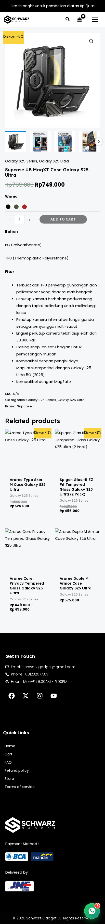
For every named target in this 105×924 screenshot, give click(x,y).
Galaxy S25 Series (21, 161)
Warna (11, 196)
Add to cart (63, 219)
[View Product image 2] (40, 141)
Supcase (24, 406)
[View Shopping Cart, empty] (79, 20)
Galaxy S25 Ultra (54, 161)
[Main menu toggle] (95, 19)
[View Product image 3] (65, 141)
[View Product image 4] (89, 141)
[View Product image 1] (15, 141)
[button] (67, 20)
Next (98, 141)
